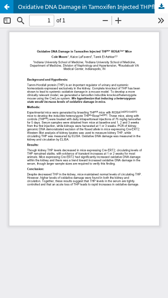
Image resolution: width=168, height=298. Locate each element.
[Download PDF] (161, 6)
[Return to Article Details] (6, 6)
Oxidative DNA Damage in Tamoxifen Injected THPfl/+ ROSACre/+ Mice (93, 7)
